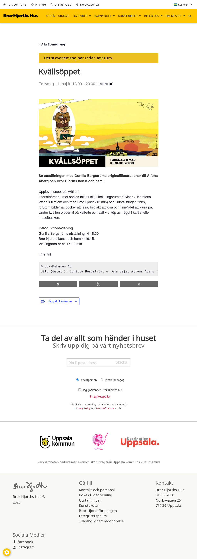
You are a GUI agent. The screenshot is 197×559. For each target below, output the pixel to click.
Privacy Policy (83, 408)
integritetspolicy (100, 396)
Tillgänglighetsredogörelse (101, 521)
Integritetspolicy (93, 516)
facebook (25, 542)
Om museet (174, 16)
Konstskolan (89, 505)
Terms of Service (105, 408)
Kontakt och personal (97, 490)
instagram (26, 547)
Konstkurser (127, 16)
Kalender (80, 16)
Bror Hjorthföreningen (98, 510)
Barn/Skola (102, 16)
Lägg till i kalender (60, 301)
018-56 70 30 (63, 4)
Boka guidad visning (95, 495)
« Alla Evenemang (52, 44)
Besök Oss (151, 16)
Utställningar (57, 16)
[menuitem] (57, 16)
